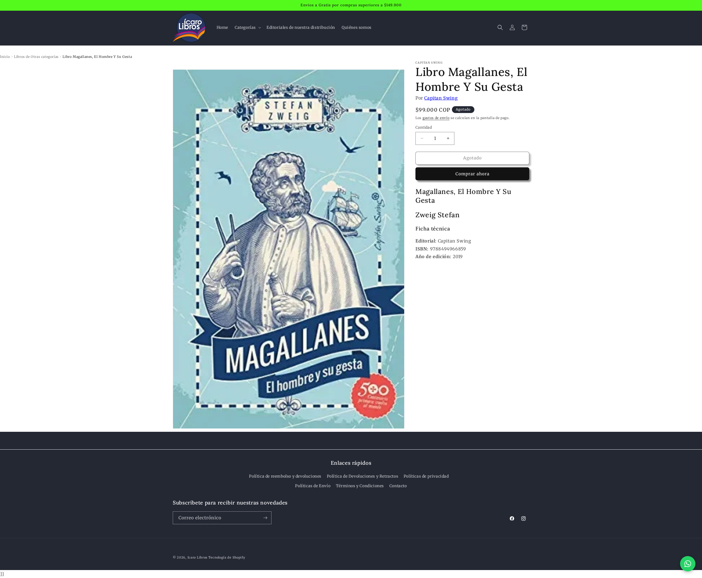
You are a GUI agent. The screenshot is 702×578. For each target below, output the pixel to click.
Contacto (398, 485)
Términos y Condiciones (360, 485)
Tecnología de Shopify (226, 557)
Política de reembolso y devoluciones (285, 476)
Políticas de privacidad (426, 476)
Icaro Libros (197, 557)
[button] (247, 27)
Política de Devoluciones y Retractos (362, 476)
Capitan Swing (441, 98)
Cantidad (423, 127)
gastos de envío (436, 118)
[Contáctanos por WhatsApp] (687, 563)
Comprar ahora (472, 173)
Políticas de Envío (312, 485)
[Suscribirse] (265, 517)
